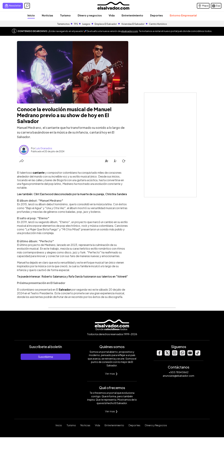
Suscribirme (45, 357)
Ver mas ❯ (111, 373)
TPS (76, 24)
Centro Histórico (158, 24)
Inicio (31, 15)
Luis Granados (44, 148)
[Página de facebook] (159, 354)
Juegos (86, 24)
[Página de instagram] (174, 354)
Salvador (65, 289)
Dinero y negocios (90, 15)
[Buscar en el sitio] (27, 6)
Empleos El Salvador (106, 24)
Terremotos (63, 24)
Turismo (65, 15)
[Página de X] (167, 354)
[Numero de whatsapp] (182, 354)
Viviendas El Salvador (132, 24)
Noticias (47, 15)
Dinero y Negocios (156, 425)
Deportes (156, 15)
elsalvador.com (129, 31)
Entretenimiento (132, 15)
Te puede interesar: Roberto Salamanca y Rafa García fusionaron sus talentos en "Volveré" (72, 276)
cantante (39, 172)
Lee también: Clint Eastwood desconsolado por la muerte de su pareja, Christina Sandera (72, 194)
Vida (112, 15)
